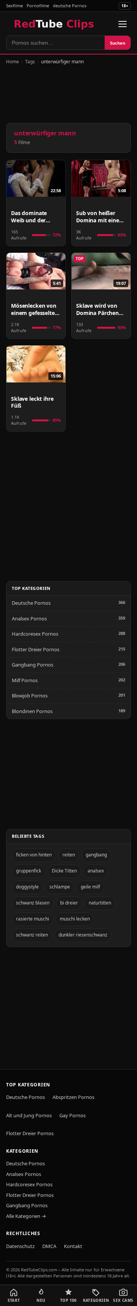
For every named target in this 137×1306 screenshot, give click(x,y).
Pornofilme (38, 5)
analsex (96, 870)
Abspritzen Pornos (73, 1097)
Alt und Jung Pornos (29, 1115)
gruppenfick (28, 870)
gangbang (96, 854)
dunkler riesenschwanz (83, 935)
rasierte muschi (32, 919)
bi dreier (69, 903)
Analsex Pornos (29, 618)
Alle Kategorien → (26, 1216)
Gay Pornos (72, 1115)
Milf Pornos (25, 680)
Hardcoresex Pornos (35, 633)
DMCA (49, 1246)
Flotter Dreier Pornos (35, 649)
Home (12, 61)
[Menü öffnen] (122, 24)
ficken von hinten (34, 854)
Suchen (117, 43)
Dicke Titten (64, 870)
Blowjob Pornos (30, 695)
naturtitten (100, 903)
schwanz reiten (32, 935)
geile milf (90, 887)
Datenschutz (20, 1246)
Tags (30, 61)
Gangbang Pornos (32, 664)
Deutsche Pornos (31, 602)
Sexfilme (14, 5)
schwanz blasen (32, 903)
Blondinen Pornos (32, 711)
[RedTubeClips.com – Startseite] (54, 24)
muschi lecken (75, 919)
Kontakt (73, 1246)
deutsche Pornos (69, 5)
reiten (68, 854)
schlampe (59, 887)
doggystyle (27, 887)
